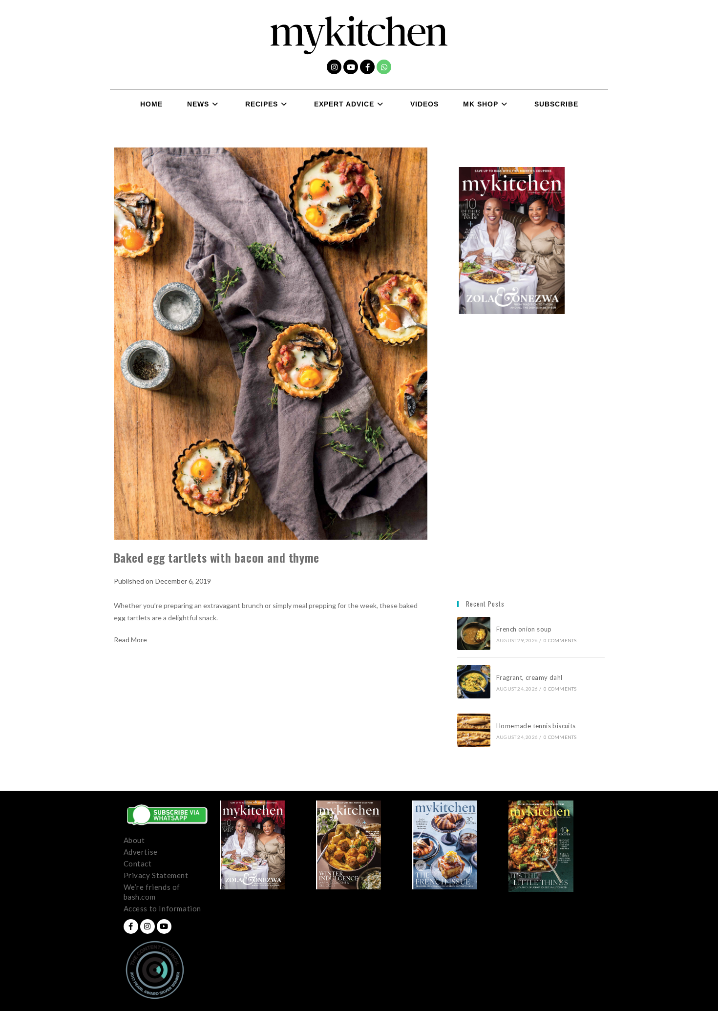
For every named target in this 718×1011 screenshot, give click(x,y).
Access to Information (163, 908)
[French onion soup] (473, 633)
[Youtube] (350, 67)
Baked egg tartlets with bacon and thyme (216, 557)
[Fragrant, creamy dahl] (473, 681)
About (134, 840)
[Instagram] (334, 67)
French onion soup (524, 629)
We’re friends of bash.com (152, 892)
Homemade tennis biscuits (536, 726)
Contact (138, 863)
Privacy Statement (156, 875)
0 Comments (560, 640)
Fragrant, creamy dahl (529, 677)
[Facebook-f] (367, 67)
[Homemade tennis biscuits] (473, 730)
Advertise (141, 851)
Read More (130, 639)
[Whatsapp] (384, 67)
